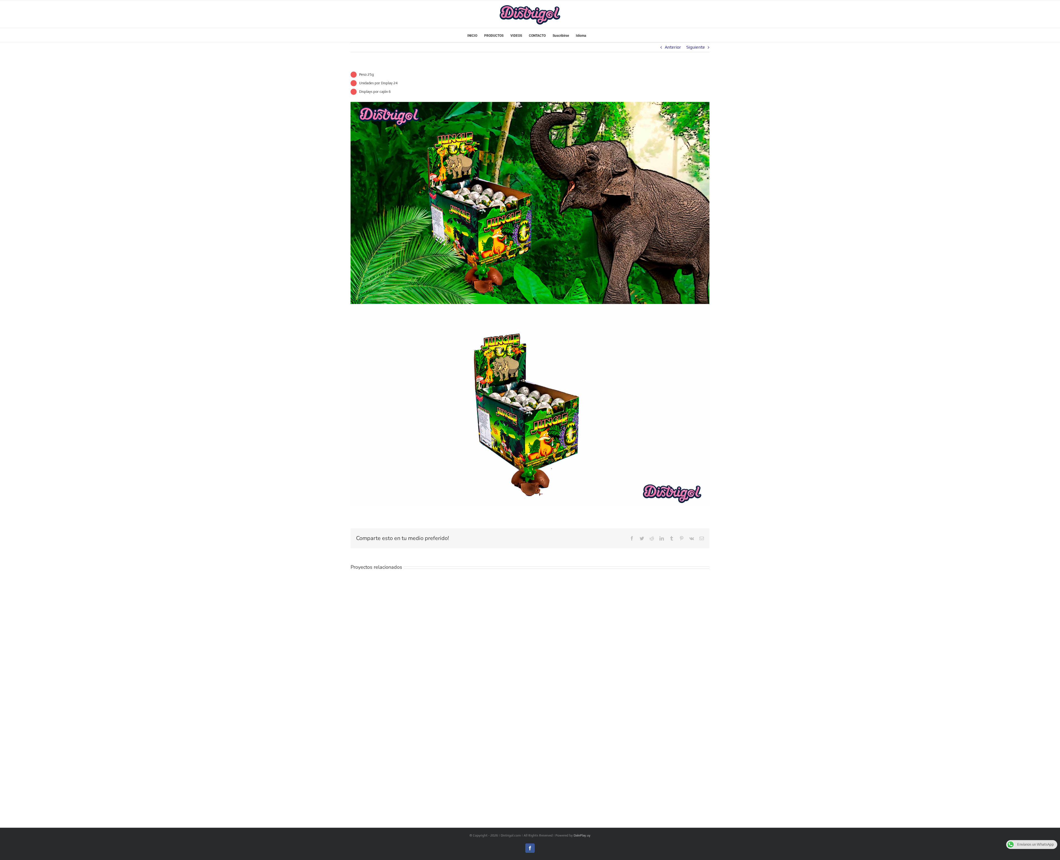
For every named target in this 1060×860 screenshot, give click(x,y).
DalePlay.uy (582, 835)
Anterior (673, 47)
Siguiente (695, 47)
